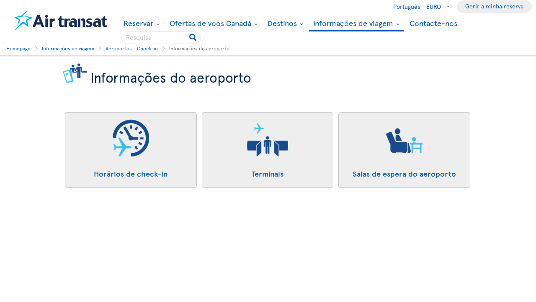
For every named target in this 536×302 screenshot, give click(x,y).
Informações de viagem (352, 23)
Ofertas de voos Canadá (209, 23)
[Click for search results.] (193, 37)
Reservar (137, 23)
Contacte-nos (433, 23)
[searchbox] (161, 37)
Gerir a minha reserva (494, 6)
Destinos (281, 23)
